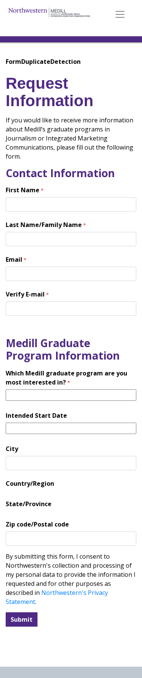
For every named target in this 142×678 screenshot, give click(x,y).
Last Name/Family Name (46, 225)
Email (16, 259)
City (12, 449)
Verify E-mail (27, 294)
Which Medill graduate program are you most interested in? (66, 377)
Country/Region (30, 483)
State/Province (28, 504)
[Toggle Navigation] (120, 14)
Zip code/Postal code (37, 524)
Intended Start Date (36, 415)
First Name (25, 190)
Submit (22, 619)
